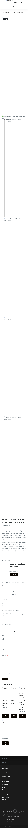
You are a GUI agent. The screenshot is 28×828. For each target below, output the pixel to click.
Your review (5, 655)
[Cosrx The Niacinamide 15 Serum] (14, 692)
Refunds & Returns (6, 774)
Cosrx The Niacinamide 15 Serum (14, 701)
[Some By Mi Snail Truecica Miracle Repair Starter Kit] (22, 692)
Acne (9, 582)
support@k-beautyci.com (12, 816)
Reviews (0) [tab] (14, 594)
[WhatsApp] (6, 758)
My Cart (4, 786)
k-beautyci (18, 2)
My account (8, 762)
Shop (3, 762)
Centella (19, 582)
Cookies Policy (5, 799)
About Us (4, 771)
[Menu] (2, 2)
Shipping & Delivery (7, 776)
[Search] (13, 6)
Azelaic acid (13, 582)
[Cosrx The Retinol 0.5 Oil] (5, 725)
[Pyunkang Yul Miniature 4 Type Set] (5, 692)
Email (3, 649)
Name (3, 642)
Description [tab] (14, 591)
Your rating (3, 639)
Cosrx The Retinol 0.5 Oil (4, 734)
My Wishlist (5, 788)
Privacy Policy (10, 670)
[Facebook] (2, 758)
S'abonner (14, 574)
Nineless (20, 584)
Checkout (4, 789)
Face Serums (8, 584)
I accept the (8, 670)
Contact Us (4, 773)
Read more (5, 716)
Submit (4, 678)
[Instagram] (4, 758)
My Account (5, 784)
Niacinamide (14, 584)
